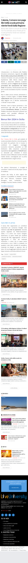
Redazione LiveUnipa (8, 539)
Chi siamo (5, 521)
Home (2, 17)
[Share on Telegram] (17, 62)
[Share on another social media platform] (24, 62)
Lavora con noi (7, 528)
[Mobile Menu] (2, 2)
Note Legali (5, 510)
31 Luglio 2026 (22, 423)
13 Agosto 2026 (11, 302)
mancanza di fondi (16, 256)
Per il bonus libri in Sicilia (9, 139)
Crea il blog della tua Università (11, 530)
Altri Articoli (14, 388)
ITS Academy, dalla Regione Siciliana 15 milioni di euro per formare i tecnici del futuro (14, 329)
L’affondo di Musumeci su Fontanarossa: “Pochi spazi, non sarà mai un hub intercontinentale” (18, 198)
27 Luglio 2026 (11, 362)
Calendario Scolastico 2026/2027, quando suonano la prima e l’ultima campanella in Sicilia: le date (12, 269)
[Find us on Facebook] (2, 515)
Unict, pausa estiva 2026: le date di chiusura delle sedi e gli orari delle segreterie (19, 420)
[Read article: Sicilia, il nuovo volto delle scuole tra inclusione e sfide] (14, 370)
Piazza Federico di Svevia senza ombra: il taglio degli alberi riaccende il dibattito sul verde (17, 191)
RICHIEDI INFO (15, 487)
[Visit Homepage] (14, 2)
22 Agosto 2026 (13, 194)
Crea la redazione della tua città (11, 541)
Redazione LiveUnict (8, 535)
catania (6, 254)
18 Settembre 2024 (17, 38)
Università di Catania (5, 420)
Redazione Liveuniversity (9, 537)
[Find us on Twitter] (6, 515)
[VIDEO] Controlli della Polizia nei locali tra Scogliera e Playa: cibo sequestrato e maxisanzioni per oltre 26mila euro (17, 206)
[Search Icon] (26, 2)
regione (4, 258)
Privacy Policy (22, 550)
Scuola (6, 17)
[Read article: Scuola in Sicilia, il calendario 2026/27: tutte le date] (14, 310)
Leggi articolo (7, 294)
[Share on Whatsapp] (11, 62)
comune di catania (6, 256)
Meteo (3, 451)
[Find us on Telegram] (9, 515)
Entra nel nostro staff (8, 525)
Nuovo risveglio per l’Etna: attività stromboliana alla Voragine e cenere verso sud (17, 214)
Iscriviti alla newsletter (9, 543)
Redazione (7, 38)
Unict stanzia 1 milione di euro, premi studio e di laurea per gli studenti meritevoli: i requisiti (17, 437)
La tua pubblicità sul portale (10, 523)
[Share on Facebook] (4, 62)
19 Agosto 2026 (13, 217)
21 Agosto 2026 (13, 210)
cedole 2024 (13, 254)
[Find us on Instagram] (13, 515)
